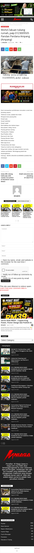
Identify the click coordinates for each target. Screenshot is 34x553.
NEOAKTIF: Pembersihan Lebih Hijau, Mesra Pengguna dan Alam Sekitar (21, 350)
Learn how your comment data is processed (13, 289)
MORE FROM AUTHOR (23, 201)
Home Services (8, 23)
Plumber (3, 523)
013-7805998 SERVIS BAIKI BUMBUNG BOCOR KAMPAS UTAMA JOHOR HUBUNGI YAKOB (5, 214)
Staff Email (17, 548)
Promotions (4, 537)
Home (2, 23)
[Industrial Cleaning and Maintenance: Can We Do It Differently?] (5, 360)
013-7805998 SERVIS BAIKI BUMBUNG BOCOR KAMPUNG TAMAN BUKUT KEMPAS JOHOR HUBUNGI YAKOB (27, 214)
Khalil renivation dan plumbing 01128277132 (26, 176)
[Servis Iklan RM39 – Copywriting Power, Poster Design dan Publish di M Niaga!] (17, 308)
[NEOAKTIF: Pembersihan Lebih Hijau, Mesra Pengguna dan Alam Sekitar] (5, 351)
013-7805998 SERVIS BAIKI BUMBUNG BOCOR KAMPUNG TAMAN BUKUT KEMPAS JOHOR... (21, 378)
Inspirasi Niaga (5, 531)
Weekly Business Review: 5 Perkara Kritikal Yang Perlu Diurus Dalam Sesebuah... (22, 426)
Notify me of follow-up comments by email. (16, 275)
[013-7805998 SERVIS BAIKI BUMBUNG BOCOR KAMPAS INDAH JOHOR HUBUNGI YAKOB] (17, 207)
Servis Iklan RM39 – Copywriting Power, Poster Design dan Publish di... (17, 321)
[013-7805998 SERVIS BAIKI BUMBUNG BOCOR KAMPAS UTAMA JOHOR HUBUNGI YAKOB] (6, 207)
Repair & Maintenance (7, 529)
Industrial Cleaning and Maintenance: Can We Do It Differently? (19, 360)
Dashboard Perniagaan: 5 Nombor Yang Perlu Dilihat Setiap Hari (22, 386)
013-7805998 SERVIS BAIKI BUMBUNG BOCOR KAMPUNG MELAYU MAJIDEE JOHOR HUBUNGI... (20, 396)
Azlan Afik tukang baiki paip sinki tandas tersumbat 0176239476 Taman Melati (7, 177)
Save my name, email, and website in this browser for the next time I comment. (17, 262)
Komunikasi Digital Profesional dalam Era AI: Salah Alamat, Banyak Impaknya (21, 406)
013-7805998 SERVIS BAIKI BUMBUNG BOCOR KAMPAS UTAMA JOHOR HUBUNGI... (22, 435)
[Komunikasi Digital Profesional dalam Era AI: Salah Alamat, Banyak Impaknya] (5, 407)
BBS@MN (4, 42)
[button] (31, 19)
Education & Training (6, 539)
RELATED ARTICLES (10, 201)
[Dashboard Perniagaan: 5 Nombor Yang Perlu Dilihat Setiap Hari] (5, 388)
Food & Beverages (6, 534)
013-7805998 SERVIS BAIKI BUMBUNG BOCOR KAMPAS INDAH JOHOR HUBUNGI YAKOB (16, 214)
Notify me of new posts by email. (16, 278)
